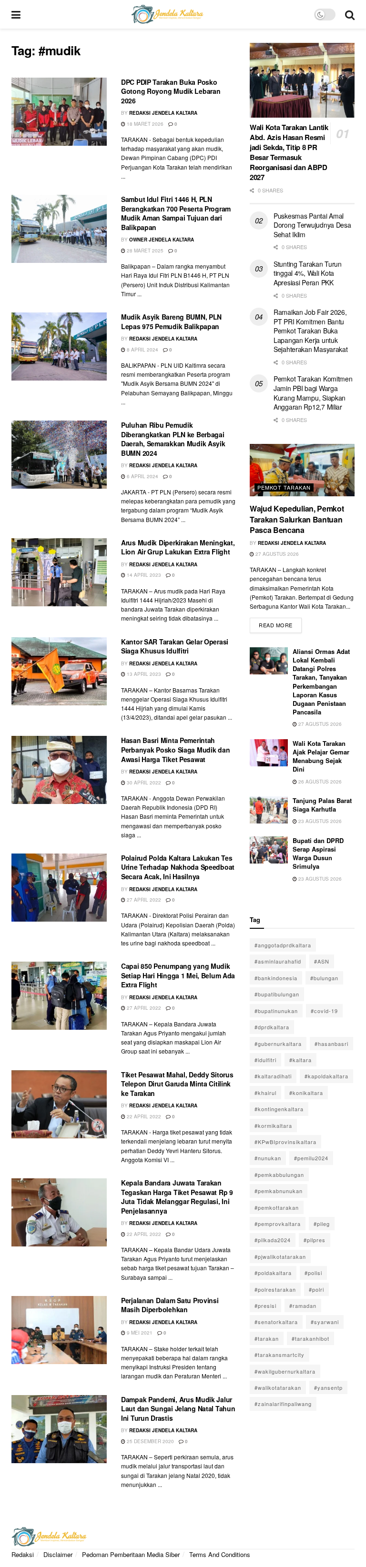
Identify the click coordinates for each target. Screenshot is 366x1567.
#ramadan (302, 1305)
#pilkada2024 (272, 1240)
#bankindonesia (275, 978)
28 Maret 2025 (144, 250)
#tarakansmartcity (279, 1354)
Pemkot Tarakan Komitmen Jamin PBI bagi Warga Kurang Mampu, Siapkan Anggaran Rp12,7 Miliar (313, 393)
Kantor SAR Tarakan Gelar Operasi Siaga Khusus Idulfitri (174, 646)
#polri (316, 1289)
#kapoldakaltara (326, 1076)
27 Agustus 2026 (276, 554)
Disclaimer (57, 1554)
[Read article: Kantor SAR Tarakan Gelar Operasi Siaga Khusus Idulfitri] (59, 671)
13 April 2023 (143, 674)
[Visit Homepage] (167, 14)
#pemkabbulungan (279, 1174)
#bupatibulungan (276, 994)
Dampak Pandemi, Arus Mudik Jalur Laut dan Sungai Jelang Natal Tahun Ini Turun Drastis (178, 1409)
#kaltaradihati (273, 1076)
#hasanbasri (331, 1043)
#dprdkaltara (271, 1027)
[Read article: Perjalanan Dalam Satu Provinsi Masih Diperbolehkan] (59, 1330)
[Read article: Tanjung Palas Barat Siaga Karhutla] (269, 810)
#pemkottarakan (276, 1207)
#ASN (321, 961)
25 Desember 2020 (149, 1441)
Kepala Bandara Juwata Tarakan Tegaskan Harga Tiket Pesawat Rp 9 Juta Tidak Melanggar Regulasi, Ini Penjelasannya (177, 1196)
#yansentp (328, 1387)
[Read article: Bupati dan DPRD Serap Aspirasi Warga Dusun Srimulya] (269, 850)
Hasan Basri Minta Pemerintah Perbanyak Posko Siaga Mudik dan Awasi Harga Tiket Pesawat (175, 749)
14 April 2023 (143, 575)
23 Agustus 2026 (319, 821)
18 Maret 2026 (144, 124)
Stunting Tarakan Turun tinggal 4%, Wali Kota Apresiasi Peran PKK (308, 273)
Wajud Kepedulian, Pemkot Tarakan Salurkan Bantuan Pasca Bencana (297, 519)
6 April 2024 (141, 476)
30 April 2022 (143, 782)
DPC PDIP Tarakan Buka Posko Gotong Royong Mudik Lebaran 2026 (170, 91)
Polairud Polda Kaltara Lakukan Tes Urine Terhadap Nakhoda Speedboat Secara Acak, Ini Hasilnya (177, 867)
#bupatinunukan (276, 1011)
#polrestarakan (275, 1289)
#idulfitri (265, 1060)
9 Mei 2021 (138, 1332)
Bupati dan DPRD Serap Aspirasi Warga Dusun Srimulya (318, 853)
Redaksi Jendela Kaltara (163, 113)
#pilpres (314, 1240)
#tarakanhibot (310, 1338)
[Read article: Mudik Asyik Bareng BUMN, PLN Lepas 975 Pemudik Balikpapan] (59, 346)
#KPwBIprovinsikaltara (285, 1141)
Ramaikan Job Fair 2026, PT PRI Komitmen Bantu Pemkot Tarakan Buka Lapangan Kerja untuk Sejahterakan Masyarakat (311, 330)
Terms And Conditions (219, 1554)
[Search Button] (350, 14)
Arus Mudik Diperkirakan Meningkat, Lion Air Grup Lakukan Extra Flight (177, 547)
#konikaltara (306, 1092)
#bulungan (324, 978)
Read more (280, 623)
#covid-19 (324, 1011)
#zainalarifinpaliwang (283, 1403)
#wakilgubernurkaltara (284, 1371)
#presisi (265, 1305)
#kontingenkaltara (279, 1109)
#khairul (265, 1092)
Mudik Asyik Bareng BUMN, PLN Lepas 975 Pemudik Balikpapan (171, 321)
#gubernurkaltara (278, 1043)
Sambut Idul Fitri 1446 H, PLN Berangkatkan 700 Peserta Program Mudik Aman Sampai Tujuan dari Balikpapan (176, 213)
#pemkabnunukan (278, 1191)
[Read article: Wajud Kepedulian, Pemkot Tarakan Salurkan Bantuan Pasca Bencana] (302, 470)
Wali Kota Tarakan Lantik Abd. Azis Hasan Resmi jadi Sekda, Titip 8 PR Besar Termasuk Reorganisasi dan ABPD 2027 (289, 152)
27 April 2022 (143, 899)
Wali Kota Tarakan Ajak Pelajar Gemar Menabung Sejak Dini (321, 756)
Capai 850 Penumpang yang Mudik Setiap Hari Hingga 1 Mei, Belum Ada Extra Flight (178, 975)
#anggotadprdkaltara (282, 945)
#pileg (322, 1223)
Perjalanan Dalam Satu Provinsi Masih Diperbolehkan (170, 1305)
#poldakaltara (273, 1272)
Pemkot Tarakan (284, 487)
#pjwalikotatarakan (280, 1256)
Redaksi (22, 1554)
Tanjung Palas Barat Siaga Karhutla (322, 805)
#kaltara (300, 1060)
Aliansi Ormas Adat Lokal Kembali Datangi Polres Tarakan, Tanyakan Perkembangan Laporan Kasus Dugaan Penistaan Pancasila (321, 681)
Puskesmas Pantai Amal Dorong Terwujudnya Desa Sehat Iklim (312, 225)
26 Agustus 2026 (319, 781)
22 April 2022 (143, 1116)
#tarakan (266, 1338)
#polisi (313, 1272)
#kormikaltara (273, 1125)
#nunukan (267, 1158)
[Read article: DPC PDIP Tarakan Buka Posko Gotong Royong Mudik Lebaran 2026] (59, 112)
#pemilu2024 (311, 1158)
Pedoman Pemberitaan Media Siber (131, 1554)
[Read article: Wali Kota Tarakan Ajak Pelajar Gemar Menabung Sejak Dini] (269, 752)
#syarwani (325, 1322)
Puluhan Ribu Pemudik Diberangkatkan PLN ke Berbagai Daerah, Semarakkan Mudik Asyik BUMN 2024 (173, 439)
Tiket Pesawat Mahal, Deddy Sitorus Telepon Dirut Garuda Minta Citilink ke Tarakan (177, 1084)
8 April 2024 (141, 349)
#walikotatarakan (277, 1387)
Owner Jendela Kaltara (161, 239)
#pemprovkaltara (277, 1223)
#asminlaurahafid (277, 961)
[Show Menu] (15, 14)
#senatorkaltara (276, 1322)
